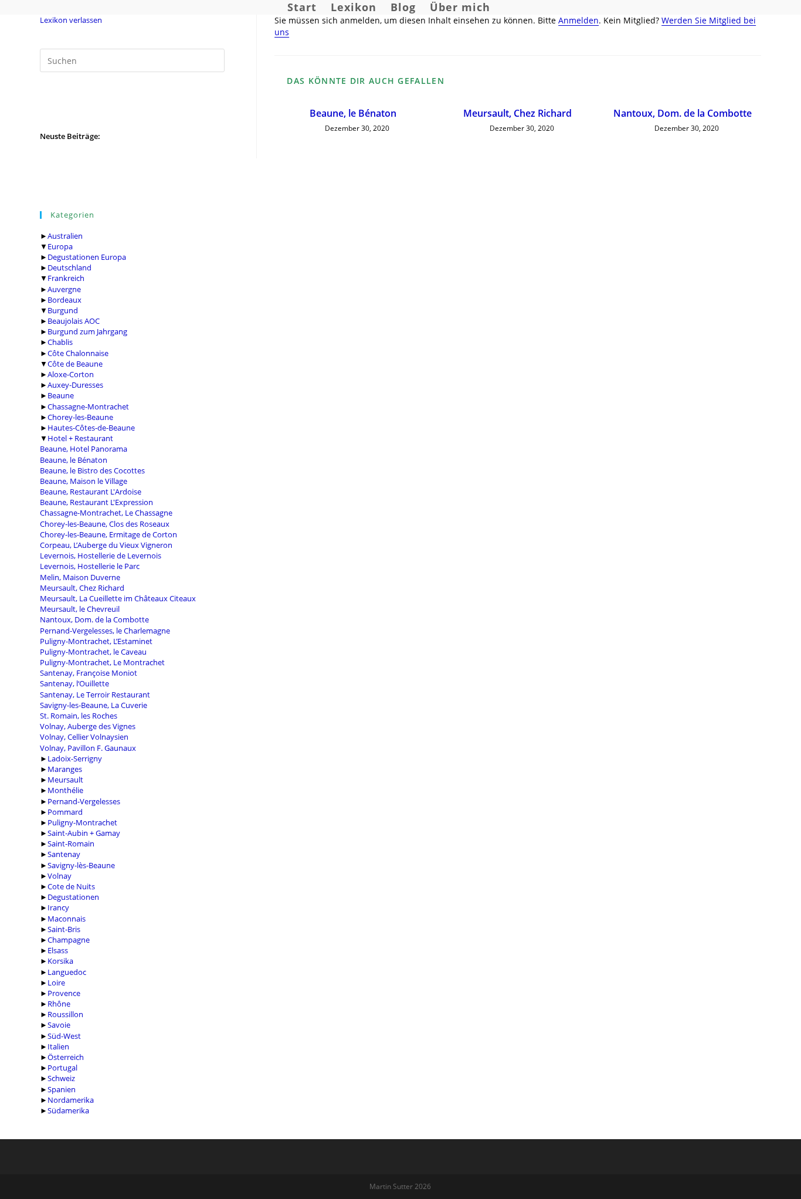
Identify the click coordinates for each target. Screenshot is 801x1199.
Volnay (59, 876)
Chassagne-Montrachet (88, 406)
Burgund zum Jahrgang (87, 331)
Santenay (63, 854)
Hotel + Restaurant (80, 438)
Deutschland (69, 267)
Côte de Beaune (75, 363)
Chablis (60, 342)
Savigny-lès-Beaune (81, 865)
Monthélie (65, 790)
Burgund (62, 310)
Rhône (58, 1003)
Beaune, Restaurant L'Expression (96, 502)
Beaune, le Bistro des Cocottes (92, 470)
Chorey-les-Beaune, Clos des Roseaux (104, 524)
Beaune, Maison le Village (83, 481)
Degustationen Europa (86, 257)
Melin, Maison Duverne (80, 577)
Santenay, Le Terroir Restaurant (95, 694)
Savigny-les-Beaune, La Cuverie (93, 705)
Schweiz (61, 1078)
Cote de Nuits (71, 886)
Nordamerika (70, 1100)
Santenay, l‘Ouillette (74, 683)
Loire (56, 982)
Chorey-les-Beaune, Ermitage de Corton (108, 534)
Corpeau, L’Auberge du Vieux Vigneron (106, 545)
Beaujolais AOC (73, 321)
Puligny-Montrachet (82, 822)
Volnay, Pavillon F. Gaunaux (88, 748)
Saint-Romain (70, 843)
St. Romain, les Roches (78, 715)
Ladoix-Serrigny (74, 758)
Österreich (65, 1057)
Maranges (64, 769)
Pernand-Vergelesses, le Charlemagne (105, 630)
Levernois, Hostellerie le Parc (90, 566)
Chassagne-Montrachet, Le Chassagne (106, 512)
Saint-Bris (63, 929)
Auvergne (64, 289)
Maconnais (66, 918)
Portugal (62, 1067)
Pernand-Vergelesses (83, 801)
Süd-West (64, 1036)
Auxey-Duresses (75, 385)
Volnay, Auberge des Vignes (87, 726)
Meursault (65, 779)
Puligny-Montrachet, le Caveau (93, 651)
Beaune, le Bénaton (73, 460)
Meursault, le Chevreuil (80, 609)
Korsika (60, 961)
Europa (60, 246)
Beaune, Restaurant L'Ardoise (90, 491)
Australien (65, 236)
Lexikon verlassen (71, 20)
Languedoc (66, 972)
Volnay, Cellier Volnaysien (84, 736)
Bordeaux (64, 299)
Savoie (58, 1025)
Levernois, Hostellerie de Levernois (100, 555)
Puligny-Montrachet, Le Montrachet (102, 662)
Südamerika (68, 1110)
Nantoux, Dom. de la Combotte (94, 619)
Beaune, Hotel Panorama (83, 448)
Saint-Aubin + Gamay (83, 833)
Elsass (57, 950)
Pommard (65, 812)
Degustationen (73, 897)
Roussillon (65, 1014)
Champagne (68, 939)
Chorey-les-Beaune (80, 417)
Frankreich (65, 278)
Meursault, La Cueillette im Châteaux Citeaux (118, 598)
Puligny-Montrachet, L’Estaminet (96, 641)
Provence (63, 993)
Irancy (58, 907)
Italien (58, 1046)
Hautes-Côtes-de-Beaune (91, 427)
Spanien (61, 1089)
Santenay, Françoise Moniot (88, 673)
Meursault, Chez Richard (82, 587)
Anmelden (578, 20)
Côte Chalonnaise (77, 353)
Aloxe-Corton (70, 374)
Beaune (60, 395)
